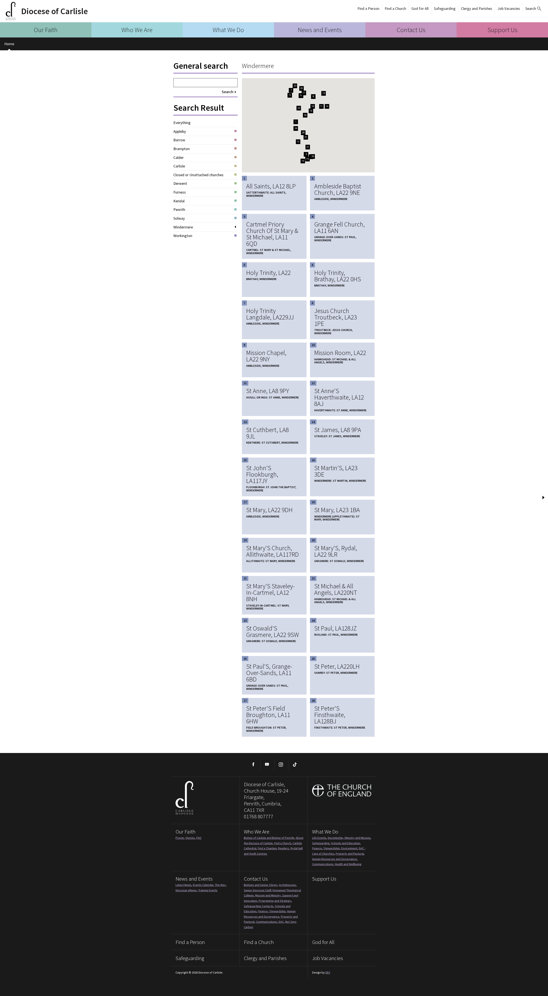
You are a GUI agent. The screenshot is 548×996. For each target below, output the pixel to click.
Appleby (179, 131)
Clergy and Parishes (476, 8)
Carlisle (179, 166)
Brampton (181, 149)
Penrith (179, 210)
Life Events (319, 838)
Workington (182, 236)
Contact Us (411, 30)
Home (9, 43)
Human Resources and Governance (334, 859)
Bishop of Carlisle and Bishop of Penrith (269, 838)
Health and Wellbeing (348, 864)
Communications (322, 864)
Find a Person (368, 8)
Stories (190, 838)
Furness (179, 192)
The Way (220, 885)
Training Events (207, 890)
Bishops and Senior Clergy (260, 885)
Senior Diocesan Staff (257, 890)
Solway (179, 218)
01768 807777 (258, 816)
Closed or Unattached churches (198, 175)
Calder (178, 158)
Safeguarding (445, 8)
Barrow (179, 140)
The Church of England (342, 790)
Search (530, 8)
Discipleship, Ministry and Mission (349, 838)
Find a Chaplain (267, 848)
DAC (281, 922)
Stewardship (331, 848)
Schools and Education (345, 843)
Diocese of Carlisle (54, 11)
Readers (283, 848)
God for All (420, 8)
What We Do (228, 30)
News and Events (320, 30)
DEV (327, 972)
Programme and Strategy (275, 901)
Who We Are (136, 30)
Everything (182, 123)
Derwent (180, 183)
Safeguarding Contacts (258, 906)
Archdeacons (287, 885)
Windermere (183, 227)
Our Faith (46, 30)
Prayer (180, 838)
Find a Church (395, 8)
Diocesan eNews (186, 890)
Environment (349, 848)
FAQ (198, 838)
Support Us (502, 30)
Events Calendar (203, 885)
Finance (317, 848)
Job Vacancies (508, 8)
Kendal (179, 201)
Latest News (183, 885)
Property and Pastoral (350, 854)
